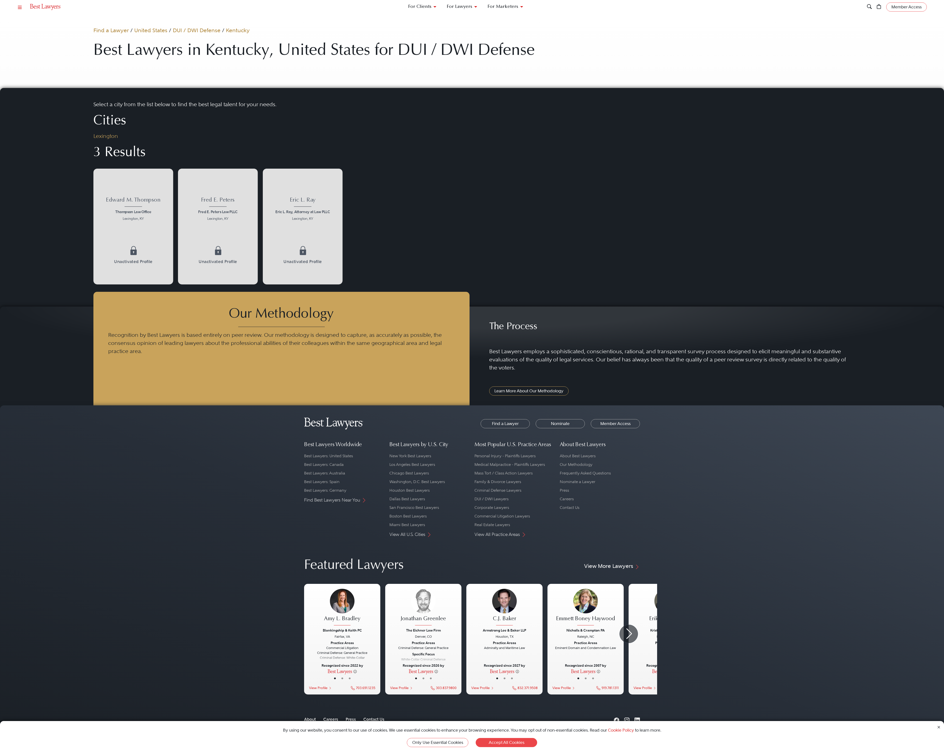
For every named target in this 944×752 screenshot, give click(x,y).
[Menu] (20, 7)
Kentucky (238, 30)
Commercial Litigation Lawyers (502, 516)
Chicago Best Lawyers (409, 473)
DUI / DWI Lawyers (491, 499)
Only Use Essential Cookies (437, 742)
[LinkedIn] (637, 719)
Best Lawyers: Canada (324, 464)
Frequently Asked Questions (585, 473)
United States (150, 30)
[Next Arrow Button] (629, 634)
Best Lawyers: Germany (325, 490)
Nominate (560, 423)
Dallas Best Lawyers (407, 499)
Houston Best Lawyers (409, 490)
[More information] (355, 671)
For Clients (419, 6)
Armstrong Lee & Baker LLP (504, 630)
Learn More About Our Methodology (528, 390)
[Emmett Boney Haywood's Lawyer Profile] (585, 608)
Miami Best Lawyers (407, 524)
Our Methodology (576, 464)
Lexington (105, 136)
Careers (567, 499)
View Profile (318, 688)
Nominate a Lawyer (577, 481)
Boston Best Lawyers (408, 516)
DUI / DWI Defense (197, 30)
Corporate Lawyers (491, 507)
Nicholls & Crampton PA (585, 630)
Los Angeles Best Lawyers (412, 464)
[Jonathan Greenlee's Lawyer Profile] (423, 608)
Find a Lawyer (111, 30)
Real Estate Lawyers (492, 524)
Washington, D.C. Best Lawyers (417, 481)
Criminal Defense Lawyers (497, 490)
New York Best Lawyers (410, 456)
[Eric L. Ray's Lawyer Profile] (303, 210)
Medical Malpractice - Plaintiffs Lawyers (509, 464)
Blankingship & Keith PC (342, 630)
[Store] (879, 7)
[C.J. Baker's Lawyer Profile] (504, 608)
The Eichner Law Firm (423, 630)
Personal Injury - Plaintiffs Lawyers (505, 456)
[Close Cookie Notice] (939, 727)
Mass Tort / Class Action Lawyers (503, 473)
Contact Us (569, 507)
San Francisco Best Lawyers (414, 507)
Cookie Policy (621, 730)
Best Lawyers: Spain (321, 481)
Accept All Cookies (506, 742)
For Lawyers (459, 6)
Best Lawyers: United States (328, 456)
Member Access (615, 423)
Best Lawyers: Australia (324, 473)
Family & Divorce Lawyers (497, 481)
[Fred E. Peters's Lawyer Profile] (218, 210)
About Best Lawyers (578, 456)
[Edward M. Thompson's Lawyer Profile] (133, 210)
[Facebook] (616, 719)
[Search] (869, 7)
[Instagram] (627, 719)
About (310, 719)
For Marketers (502, 6)
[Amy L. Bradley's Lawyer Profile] (342, 608)
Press (564, 490)
